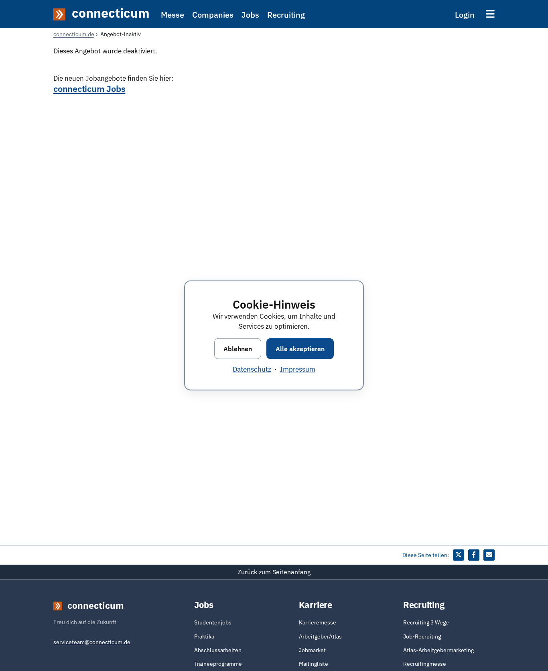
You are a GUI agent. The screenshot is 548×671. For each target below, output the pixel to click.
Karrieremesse (317, 622)
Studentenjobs (212, 622)
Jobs (250, 14)
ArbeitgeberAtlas (320, 636)
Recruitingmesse (424, 663)
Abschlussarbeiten (218, 650)
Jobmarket (312, 650)
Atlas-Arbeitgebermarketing (438, 650)
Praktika (204, 636)
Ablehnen (237, 349)
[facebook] (473, 555)
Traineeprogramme (218, 663)
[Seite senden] (489, 555)
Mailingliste (313, 663)
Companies (212, 14)
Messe (172, 14)
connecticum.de (73, 34)
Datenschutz (252, 369)
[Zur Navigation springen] (490, 14)
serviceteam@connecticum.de (91, 642)
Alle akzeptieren (300, 349)
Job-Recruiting (422, 636)
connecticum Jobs (89, 89)
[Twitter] (458, 555)
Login (465, 14)
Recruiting (286, 14)
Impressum (297, 369)
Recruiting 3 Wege (426, 622)
